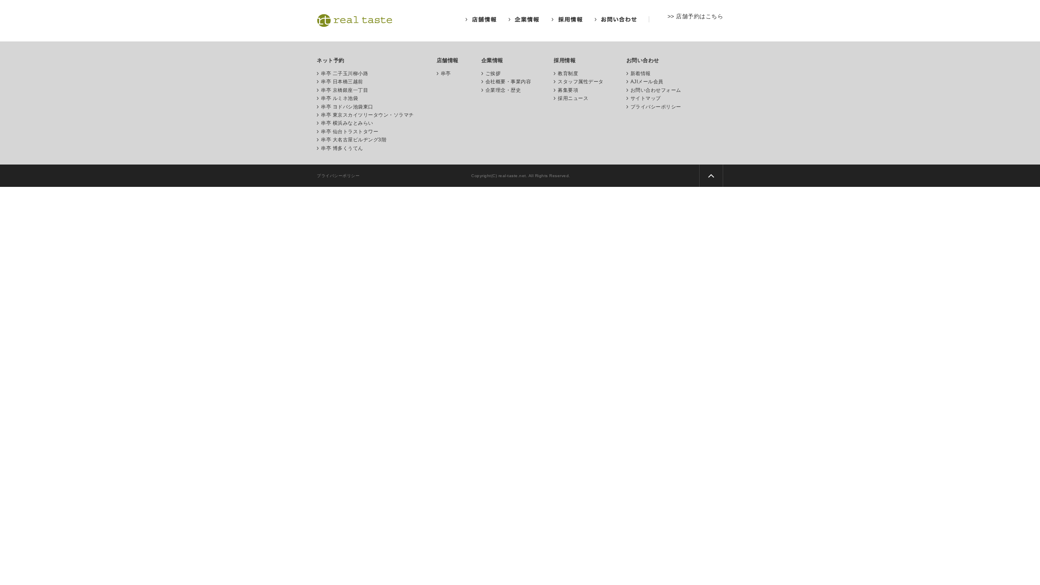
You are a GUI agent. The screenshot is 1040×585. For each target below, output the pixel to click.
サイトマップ (645, 98)
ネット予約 (330, 60)
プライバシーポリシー (655, 107)
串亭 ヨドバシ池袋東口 (347, 107)
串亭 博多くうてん (342, 148)
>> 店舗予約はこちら (695, 16)
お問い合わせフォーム (655, 90)
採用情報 (565, 60)
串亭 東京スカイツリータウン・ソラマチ (367, 115)
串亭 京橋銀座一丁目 (344, 90)
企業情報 (492, 60)
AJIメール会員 (646, 81)
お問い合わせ (642, 60)
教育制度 (568, 73)
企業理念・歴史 (503, 90)
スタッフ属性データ (581, 81)
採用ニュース (573, 98)
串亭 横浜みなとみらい (347, 123)
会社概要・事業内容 (508, 81)
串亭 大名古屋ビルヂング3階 (353, 140)
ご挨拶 (493, 73)
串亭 (446, 73)
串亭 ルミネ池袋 (339, 98)
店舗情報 (448, 60)
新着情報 (640, 73)
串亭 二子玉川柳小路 (344, 73)
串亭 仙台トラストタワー (349, 131)
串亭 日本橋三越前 (342, 81)
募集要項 (568, 90)
